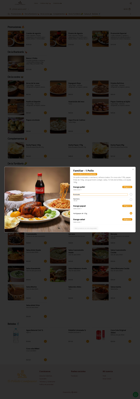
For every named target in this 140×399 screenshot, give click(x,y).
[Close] (133, 169)
